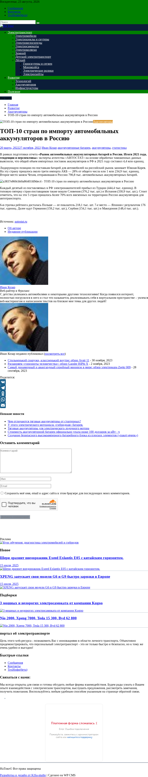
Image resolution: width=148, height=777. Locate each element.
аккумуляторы (101, 147)
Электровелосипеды (28, 42)
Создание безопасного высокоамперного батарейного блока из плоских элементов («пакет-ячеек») (73, 435)
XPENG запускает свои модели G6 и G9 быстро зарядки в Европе (55, 576)
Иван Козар (49, 147)
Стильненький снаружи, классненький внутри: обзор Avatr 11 (48, 360)
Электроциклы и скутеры (32, 39)
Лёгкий (20, 60)
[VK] (74, 382)
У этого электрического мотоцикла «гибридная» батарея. (45, 424)
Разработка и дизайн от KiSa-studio (23, 775)
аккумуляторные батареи (74, 147)
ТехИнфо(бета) (17, 15)
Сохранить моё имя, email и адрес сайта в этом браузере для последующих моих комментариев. (67, 493)
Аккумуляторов (25, 84)
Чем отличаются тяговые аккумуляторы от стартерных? (44, 421)
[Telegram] (74, 388)
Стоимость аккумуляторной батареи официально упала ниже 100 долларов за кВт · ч (64, 431)
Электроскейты (33, 74)
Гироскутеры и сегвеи (37, 63)
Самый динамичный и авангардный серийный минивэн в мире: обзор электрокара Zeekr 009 (69, 367)
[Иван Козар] (24, 283)
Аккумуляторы (103, 121)
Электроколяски (26, 49)
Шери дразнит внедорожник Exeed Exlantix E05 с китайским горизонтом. (62, 558)
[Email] (74, 405)
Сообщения (15, 8)
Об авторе (14, 228)
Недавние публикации (23, 231)
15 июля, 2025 (9, 565)
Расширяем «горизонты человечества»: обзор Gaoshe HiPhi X (48, 363)
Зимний (20, 53)
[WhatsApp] (74, 399)
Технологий (23, 81)
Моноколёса (31, 67)
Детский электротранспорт (33, 56)
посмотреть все (55, 353)
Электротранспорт (20, 32)
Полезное (14, 91)
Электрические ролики (38, 70)
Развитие (14, 77)
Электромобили (25, 35)
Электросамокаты (27, 46)
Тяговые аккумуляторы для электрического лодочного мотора (48, 428)
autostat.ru (21, 221)
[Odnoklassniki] (74, 394)
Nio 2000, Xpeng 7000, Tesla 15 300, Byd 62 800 (38, 618)
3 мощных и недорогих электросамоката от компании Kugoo (51, 603)
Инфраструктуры (26, 88)
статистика (119, 147)
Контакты (14, 11)
